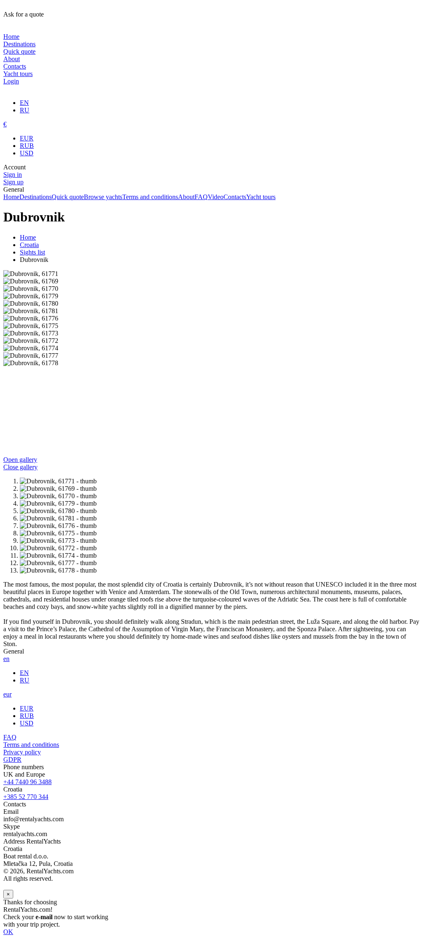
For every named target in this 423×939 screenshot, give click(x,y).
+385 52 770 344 (25, 796)
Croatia (29, 244)
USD (26, 153)
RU (24, 110)
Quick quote (19, 51)
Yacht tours (18, 73)
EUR (26, 138)
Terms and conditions (150, 196)
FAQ (201, 196)
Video (215, 196)
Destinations (19, 44)
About (11, 58)
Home (11, 36)
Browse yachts (103, 196)
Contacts (14, 66)
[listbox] (211, 363)
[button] (211, 463)
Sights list (32, 252)
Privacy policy (22, 752)
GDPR (12, 759)
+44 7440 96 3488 (27, 781)
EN (24, 102)
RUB (27, 145)
